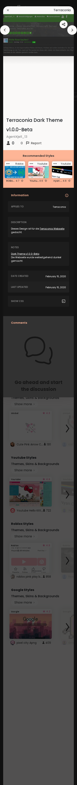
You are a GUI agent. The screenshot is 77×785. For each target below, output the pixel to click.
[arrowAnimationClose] (5, 30)
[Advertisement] (16, 392)
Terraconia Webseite (52, 228)
